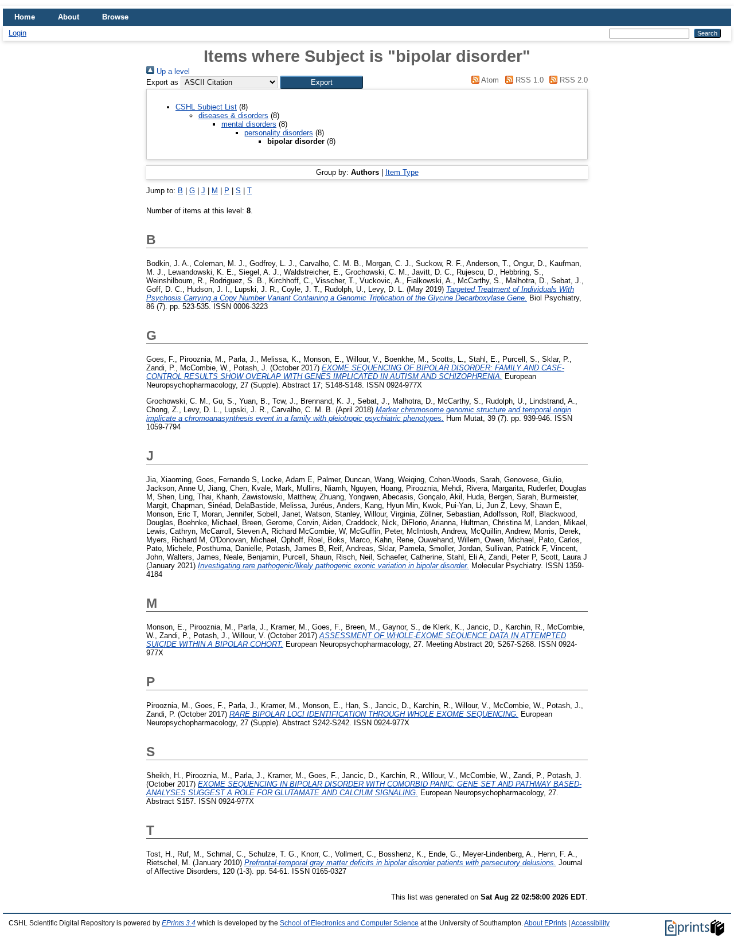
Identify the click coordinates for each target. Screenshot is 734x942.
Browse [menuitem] (115, 17)
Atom (489, 80)
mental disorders (248, 124)
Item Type (402, 172)
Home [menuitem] (24, 17)
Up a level (172, 71)
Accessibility (590, 923)
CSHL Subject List (206, 107)
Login (17, 33)
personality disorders (278, 132)
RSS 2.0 (572, 80)
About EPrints (545, 923)
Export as (162, 82)
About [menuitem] (68, 17)
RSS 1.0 (528, 80)
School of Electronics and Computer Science (349, 923)
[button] (321, 82)
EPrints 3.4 (179, 923)
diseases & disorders (233, 115)
